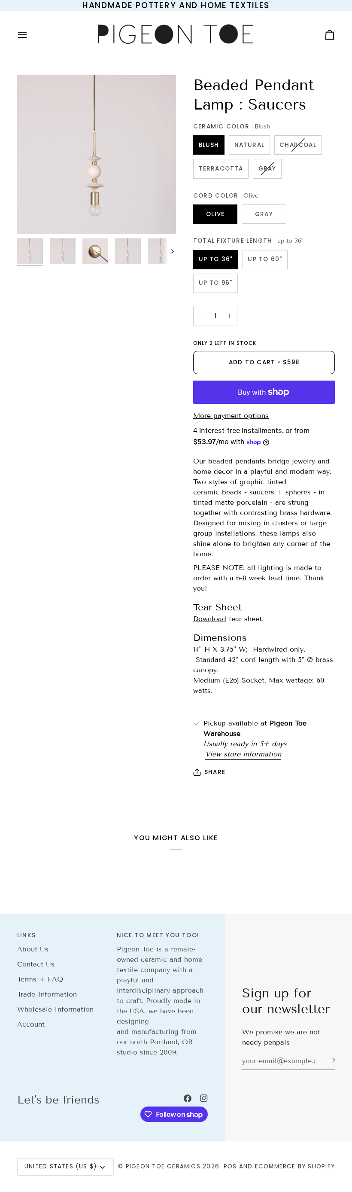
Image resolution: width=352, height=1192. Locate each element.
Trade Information (47, 994)
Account (31, 1024)
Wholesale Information (55, 1009)
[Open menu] (30, 34)
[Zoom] (96, 154)
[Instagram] (204, 1098)
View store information (243, 754)
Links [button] (26, 935)
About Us (33, 949)
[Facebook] (187, 1098)
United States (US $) (60, 1166)
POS (230, 1166)
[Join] (328, 1060)
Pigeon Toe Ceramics (163, 1166)
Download (209, 619)
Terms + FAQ (40, 979)
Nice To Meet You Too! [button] (158, 935)
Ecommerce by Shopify (295, 1166)
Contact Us (36, 964)
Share (214, 772)
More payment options (231, 416)
